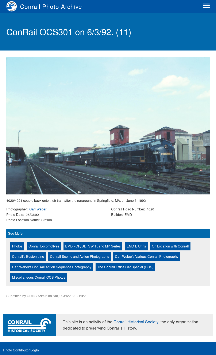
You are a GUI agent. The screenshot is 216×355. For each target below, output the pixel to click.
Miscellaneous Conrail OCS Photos (38, 277)
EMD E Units (136, 246)
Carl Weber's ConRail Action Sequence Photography (51, 267)
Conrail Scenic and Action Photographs (79, 256)
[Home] (13, 6)
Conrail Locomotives (43, 246)
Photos (17, 246)
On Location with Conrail (170, 246)
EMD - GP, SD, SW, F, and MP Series (93, 246)
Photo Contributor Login (21, 350)
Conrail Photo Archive (51, 6)
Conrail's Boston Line (28, 256)
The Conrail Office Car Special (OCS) (125, 267)
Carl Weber (37, 209)
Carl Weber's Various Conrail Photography (146, 256)
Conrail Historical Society (135, 321)
